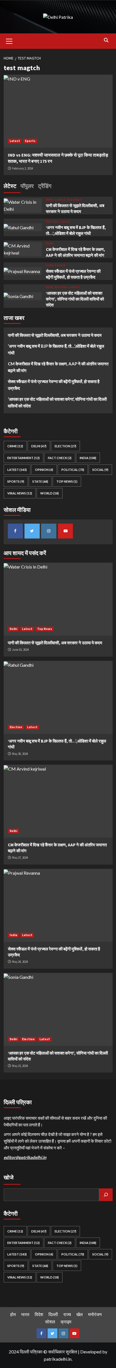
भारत (25, 1314)
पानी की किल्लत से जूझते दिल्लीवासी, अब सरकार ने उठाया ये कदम (55, 335)
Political (72, 469)
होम (13, 1314)
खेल (79, 1314)
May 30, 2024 (20, 754)
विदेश (39, 1314)
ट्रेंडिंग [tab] (44, 185)
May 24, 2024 (20, 962)
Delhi (49, 199)
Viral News (19, 493)
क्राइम (66, 1321)
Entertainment (23, 458)
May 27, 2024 (20, 858)
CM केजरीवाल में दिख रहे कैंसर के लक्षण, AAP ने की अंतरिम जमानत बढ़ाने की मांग (58, 367)
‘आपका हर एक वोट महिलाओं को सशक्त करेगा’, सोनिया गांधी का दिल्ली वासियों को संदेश (75, 299)
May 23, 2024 (20, 1066)
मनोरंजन (95, 1314)
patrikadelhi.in (58, 1359)
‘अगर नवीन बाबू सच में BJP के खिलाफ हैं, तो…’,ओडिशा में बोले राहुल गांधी (56, 349)
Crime (15, 446)
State (40, 481)
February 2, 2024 (22, 168)
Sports (30, 141)
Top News (74, 199)
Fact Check (60, 458)
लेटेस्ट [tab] (10, 185)
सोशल (50, 1321)
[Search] (106, 40)
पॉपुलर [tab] (27, 185)
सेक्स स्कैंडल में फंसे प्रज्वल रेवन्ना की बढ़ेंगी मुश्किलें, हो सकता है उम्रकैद (53, 385)
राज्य (67, 1314)
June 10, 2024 (20, 650)
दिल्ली (53, 1314)
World (49, 493)
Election (52, 221)
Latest (15, 141)
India (49, 265)
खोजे (9, 1177)
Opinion (44, 469)
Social (100, 469)
